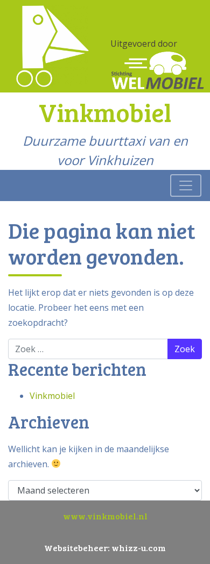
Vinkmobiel (52, 396)
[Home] (52, 45)
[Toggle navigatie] (185, 185)
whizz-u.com (138, 547)
